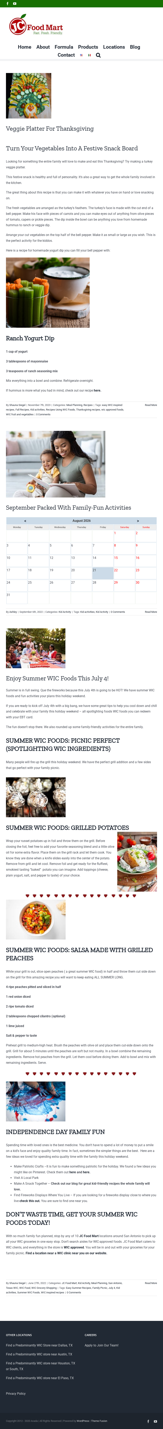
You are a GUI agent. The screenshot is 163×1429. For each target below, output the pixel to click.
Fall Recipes (22, 409)
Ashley (13, 611)
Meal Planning (74, 405)
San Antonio (115, 1283)
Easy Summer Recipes (78, 1287)
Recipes (88, 405)
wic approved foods (112, 409)
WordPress (83, 1420)
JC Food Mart (69, 1283)
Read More (151, 405)
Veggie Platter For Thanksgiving (50, 128)
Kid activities (37, 409)
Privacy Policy (16, 1393)
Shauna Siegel (17, 405)
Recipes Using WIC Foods (60, 409)
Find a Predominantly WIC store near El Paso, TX (40, 1378)
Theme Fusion (99, 1420)
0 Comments (43, 414)
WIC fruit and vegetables (20, 414)
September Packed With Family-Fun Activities (68, 507)
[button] (98, 55)
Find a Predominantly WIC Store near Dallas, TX (39, 1345)
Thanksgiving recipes (88, 409)
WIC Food (24, 1287)
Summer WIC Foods (28, 1292)
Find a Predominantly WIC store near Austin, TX (39, 1354)
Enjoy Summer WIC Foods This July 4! (57, 678)
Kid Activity (65, 611)
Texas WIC (12, 1287)
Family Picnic (99, 1287)
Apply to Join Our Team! (101, 1345)
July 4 (112, 1287)
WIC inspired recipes (52, 1292)
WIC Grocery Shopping (44, 1287)
